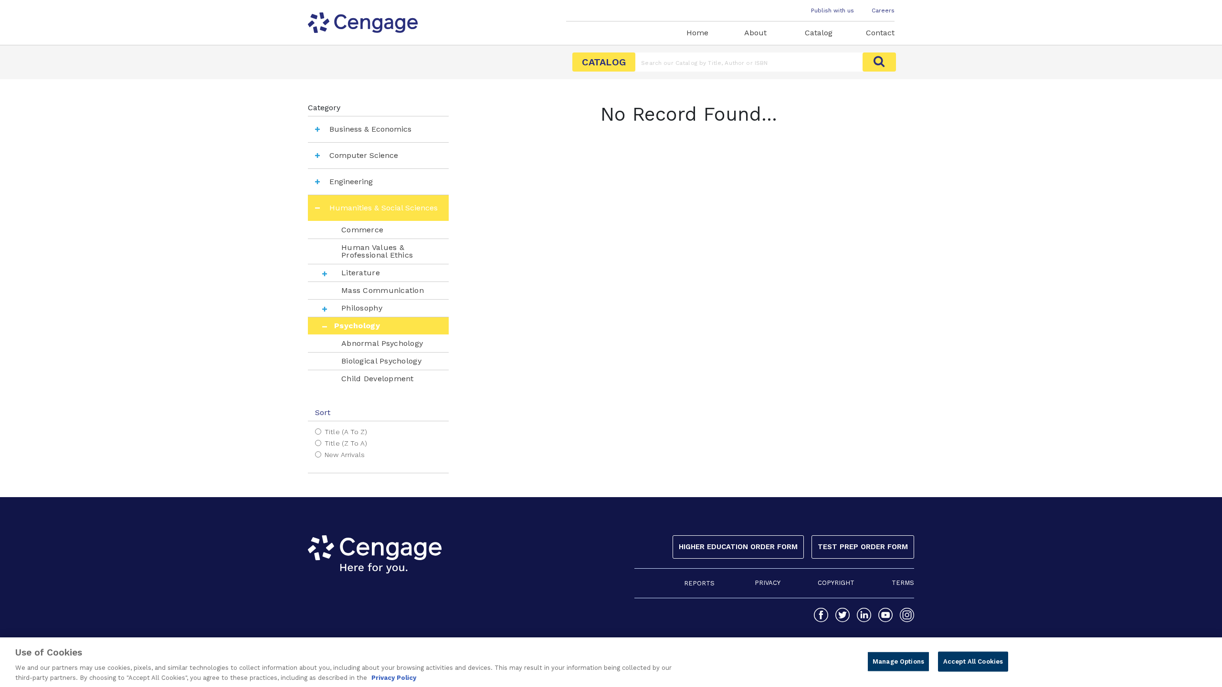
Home (697, 32)
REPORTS (699, 583)
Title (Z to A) (346, 443)
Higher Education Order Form (738, 546)
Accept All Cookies (973, 661)
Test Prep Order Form (863, 546)
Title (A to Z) (346, 432)
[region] (611, 662)
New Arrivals (345, 454)
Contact (880, 32)
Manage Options (898, 661)
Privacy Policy (393, 677)
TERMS (903, 582)
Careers (883, 10)
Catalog (818, 32)
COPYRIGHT (836, 582)
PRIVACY (767, 582)
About (755, 32)
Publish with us (832, 10)
